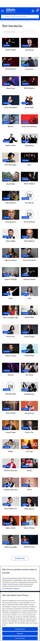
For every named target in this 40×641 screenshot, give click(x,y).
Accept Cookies (20, 629)
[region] (20, 603)
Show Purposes (20, 638)
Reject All (20, 634)
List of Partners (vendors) (10, 588)
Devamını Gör (20, 558)
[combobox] (21, 16)
